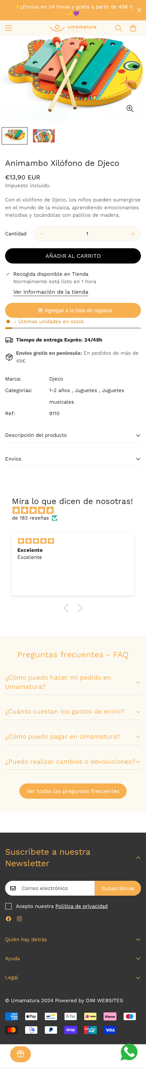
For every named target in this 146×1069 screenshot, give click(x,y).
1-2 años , (61, 390)
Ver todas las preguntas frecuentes (73, 791)
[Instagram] (19, 919)
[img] (76, 510)
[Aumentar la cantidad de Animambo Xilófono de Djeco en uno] (133, 233)
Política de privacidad (81, 906)
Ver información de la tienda (50, 292)
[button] (133, 28)
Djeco (56, 379)
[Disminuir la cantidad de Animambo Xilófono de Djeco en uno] (41, 233)
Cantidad (15, 234)
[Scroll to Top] (134, 1033)
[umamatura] (73, 28)
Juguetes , (87, 390)
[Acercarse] (130, 108)
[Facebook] (8, 919)
